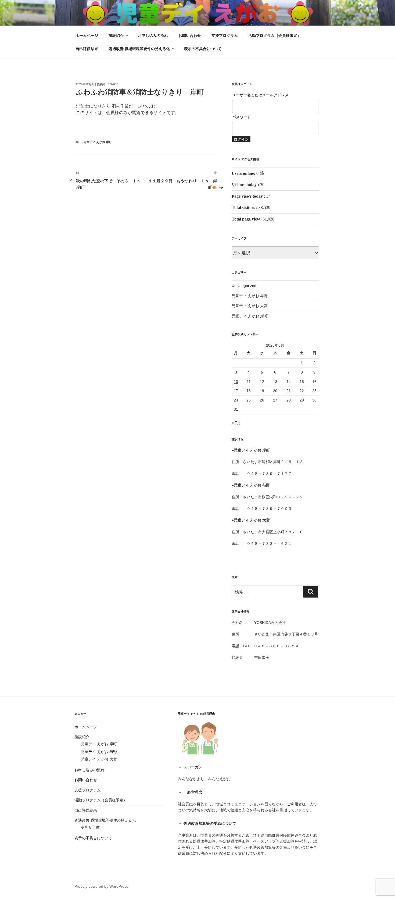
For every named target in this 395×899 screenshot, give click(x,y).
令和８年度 (90, 827)
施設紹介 (116, 35)
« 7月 (236, 423)
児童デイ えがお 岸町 (99, 744)
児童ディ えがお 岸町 (98, 142)
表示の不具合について (203, 49)
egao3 (113, 84)
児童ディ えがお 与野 (250, 296)
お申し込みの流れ (153, 35)
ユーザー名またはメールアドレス (260, 95)
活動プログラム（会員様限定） (274, 35)
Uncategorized (244, 285)
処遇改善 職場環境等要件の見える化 (139, 49)
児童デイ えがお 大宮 (99, 759)
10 (236, 381)
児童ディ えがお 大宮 (250, 306)
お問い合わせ (189, 35)
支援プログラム (224, 35)
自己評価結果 (87, 49)
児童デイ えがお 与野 (99, 751)
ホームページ (87, 35)
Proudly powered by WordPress (101, 886)
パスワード (241, 117)
